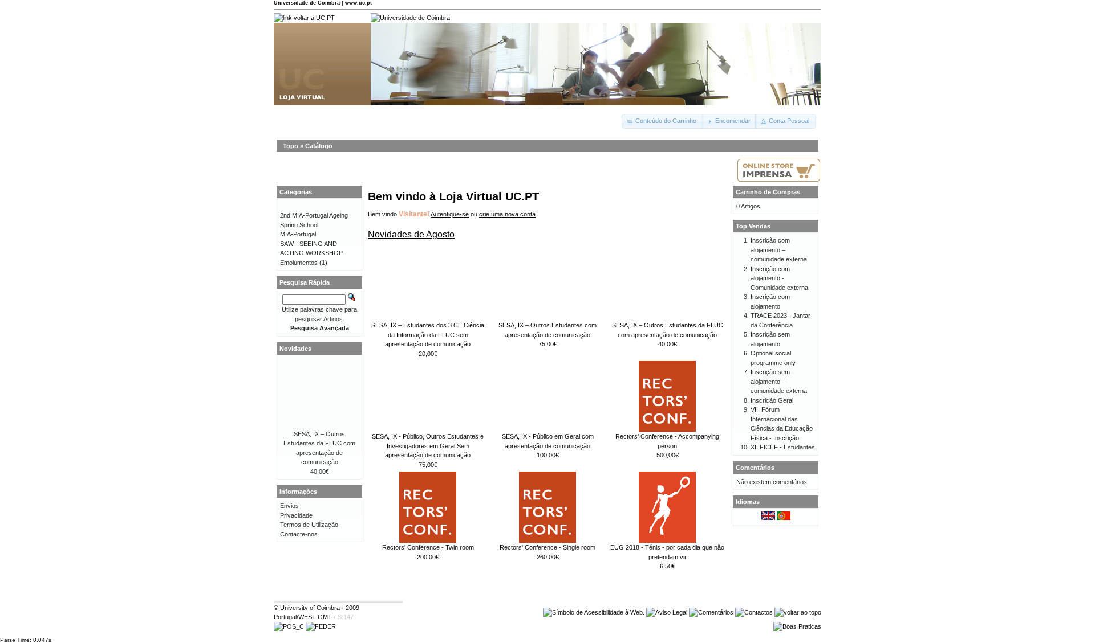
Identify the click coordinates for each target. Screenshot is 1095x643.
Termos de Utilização (309, 524)
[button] (662, 121)
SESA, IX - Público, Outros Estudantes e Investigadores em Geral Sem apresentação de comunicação (428, 445)
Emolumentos (299, 262)
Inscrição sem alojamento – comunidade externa (779, 381)
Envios (289, 505)
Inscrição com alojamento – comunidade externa (779, 250)
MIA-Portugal (298, 234)
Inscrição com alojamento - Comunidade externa (779, 278)
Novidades (295, 348)
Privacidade (296, 515)
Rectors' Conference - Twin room (428, 547)
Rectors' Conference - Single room (547, 547)
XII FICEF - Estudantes (783, 447)
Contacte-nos (299, 534)
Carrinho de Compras (768, 192)
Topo (290, 145)
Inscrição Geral (772, 400)
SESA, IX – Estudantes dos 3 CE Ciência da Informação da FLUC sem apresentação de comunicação (427, 334)
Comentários (755, 467)
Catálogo (318, 145)
